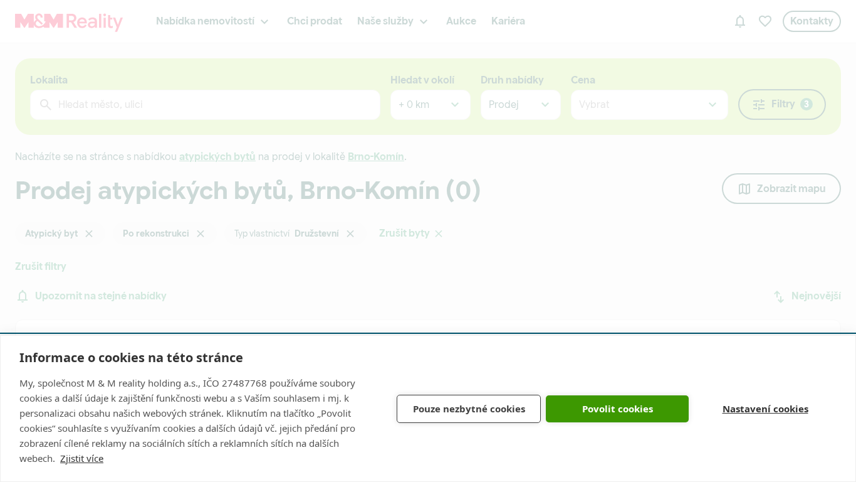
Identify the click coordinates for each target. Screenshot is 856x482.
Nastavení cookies (765, 408)
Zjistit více (81, 458)
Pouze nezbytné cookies (469, 408)
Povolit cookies (617, 408)
